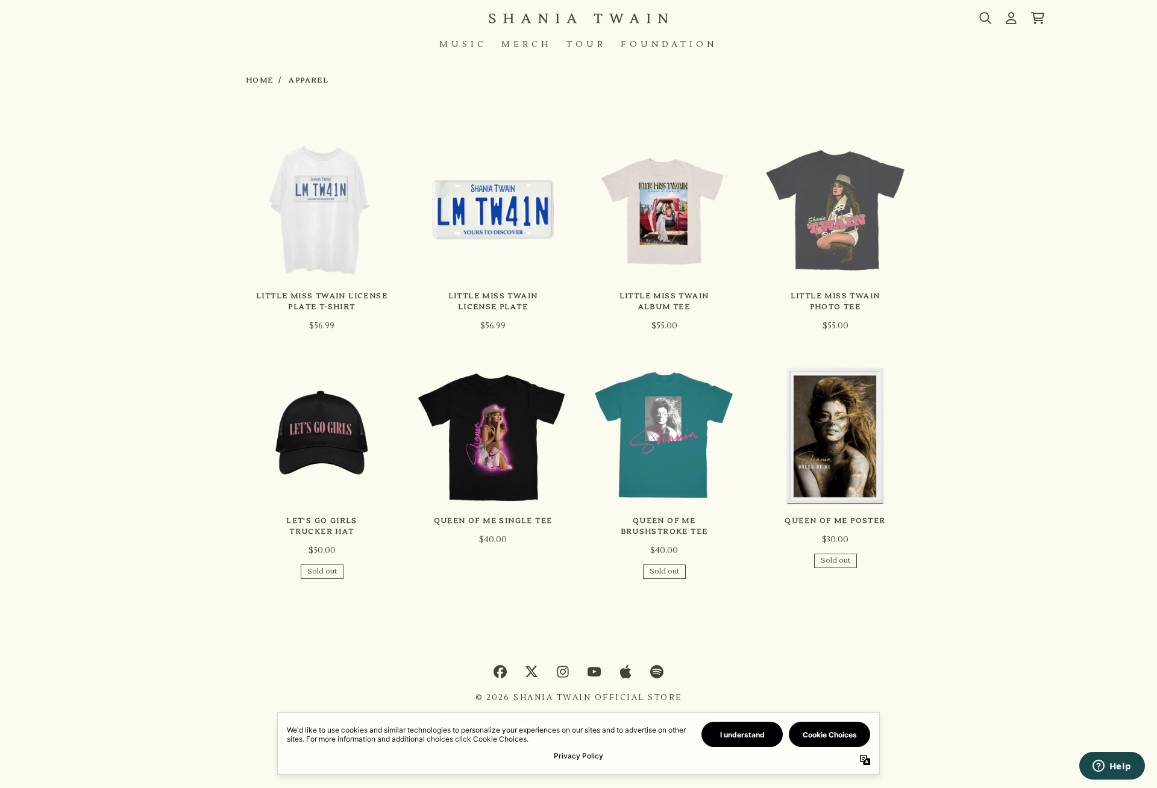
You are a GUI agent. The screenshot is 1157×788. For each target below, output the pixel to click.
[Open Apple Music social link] (625, 671)
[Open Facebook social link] (500, 671)
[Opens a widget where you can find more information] (1112, 767)
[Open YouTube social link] (594, 671)
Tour (586, 44)
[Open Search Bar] (984, 18)
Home (260, 80)
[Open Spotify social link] (657, 671)
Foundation (669, 44)
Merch (526, 44)
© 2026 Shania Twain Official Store (578, 697)
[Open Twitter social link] (531, 671)
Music (463, 44)
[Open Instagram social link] (563, 671)
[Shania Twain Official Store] (578, 18)
